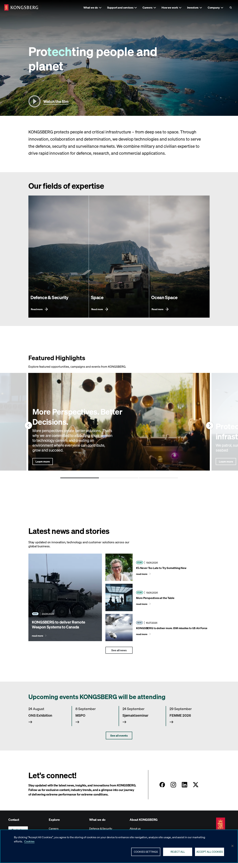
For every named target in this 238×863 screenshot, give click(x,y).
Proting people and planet (92, 58)
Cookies (29, 841)
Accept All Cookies (209, 851)
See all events (119, 735)
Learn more (43, 461)
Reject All (178, 851)
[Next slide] (209, 425)
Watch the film (55, 101)
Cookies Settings (146, 851)
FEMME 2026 (180, 715)
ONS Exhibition (40, 715)
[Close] (232, 846)
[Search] (230, 7)
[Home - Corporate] (21, 7)
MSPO (80, 715)
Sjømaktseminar (135, 715)
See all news (118, 650)
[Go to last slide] (28, 425)
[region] (119, 846)
